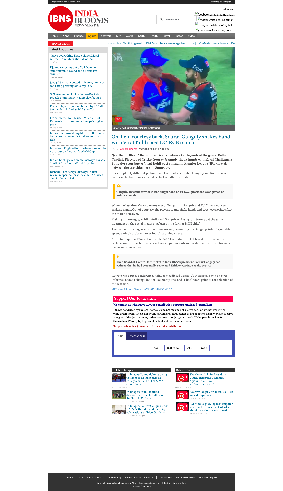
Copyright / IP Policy (160, 483)
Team (80, 477)
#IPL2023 (117, 289)
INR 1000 (173, 348)
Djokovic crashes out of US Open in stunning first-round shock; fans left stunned (73, 71)
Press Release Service (185, 477)
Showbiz (106, 36)
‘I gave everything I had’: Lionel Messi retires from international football (74, 57)
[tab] (120, 336)
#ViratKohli (151, 289)
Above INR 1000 (197, 348)
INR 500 (153, 348)
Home (54, 36)
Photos (179, 36)
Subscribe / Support (208, 477)
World (129, 36)
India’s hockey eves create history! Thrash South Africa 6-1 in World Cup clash (77, 161)
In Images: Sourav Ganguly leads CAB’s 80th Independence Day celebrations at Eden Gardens (147, 409)
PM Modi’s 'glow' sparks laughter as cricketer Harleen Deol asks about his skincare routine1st (211, 407)
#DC (162, 289)
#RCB (168, 289)
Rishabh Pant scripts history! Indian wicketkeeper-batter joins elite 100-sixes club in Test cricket (76, 175)
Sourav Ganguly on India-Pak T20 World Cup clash (211, 393)
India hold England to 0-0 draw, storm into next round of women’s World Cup (78, 150)
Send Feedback (165, 477)
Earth (141, 36)
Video (191, 36)
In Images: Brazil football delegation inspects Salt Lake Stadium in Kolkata (145, 395)
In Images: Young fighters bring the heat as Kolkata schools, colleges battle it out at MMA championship (146, 380)
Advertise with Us (95, 477)
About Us (70, 477)
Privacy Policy (114, 477)
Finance (79, 36)
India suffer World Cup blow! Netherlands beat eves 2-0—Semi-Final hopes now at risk (77, 136)
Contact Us (149, 477)
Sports (92, 36)
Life (118, 36)
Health (154, 36)
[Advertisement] (78, 330)
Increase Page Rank (141, 486)
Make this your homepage (220, 2)
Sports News (61, 44)
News (66, 36)
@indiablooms (128, 149)
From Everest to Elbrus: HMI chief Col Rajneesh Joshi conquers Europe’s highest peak (77, 121)
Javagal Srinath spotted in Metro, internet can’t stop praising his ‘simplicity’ (77, 84)
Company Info (179, 483)
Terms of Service (133, 477)
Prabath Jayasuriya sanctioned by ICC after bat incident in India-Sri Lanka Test (78, 108)
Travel (166, 36)
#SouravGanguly (134, 289)
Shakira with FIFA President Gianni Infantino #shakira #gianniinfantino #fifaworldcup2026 (208, 380)
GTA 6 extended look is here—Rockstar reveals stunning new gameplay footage (75, 96)
